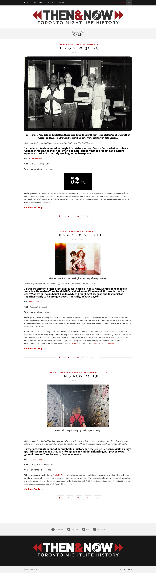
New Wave (92, 231)
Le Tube (74, 343)
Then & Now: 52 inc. (78, 48)
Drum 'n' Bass (72, 372)
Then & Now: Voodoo (78, 235)
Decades (51, 3)
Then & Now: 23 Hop (78, 376)
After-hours (70, 231)
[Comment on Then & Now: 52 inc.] (96, 216)
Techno (103, 372)
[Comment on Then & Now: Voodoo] (96, 357)
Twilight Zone (59, 475)
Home (26, 3)
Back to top (125, 569)
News (34, 3)
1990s (60, 44)
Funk (65, 44)
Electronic (83, 372)
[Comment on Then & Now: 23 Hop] (96, 497)
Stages (95, 343)
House (78, 44)
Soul (84, 44)
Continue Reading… (33, 208)
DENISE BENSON (35, 159)
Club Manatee (108, 343)
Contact (61, 3)
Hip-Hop (71, 44)
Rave (97, 372)
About (42, 3)
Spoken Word (92, 44)
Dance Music (81, 231)
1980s (61, 231)
